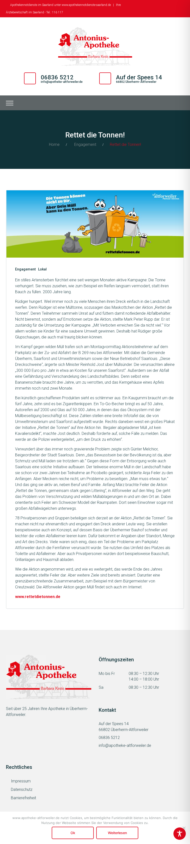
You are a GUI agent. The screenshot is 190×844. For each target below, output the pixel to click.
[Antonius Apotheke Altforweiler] (95, 46)
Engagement (85, 144)
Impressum (21, 781)
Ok (73, 833)
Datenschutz (21, 789)
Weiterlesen (117, 833)
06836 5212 (109, 737)
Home (54, 144)
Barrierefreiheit (23, 798)
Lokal (42, 269)
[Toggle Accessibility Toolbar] (179, 833)
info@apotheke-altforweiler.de (62, 82)
